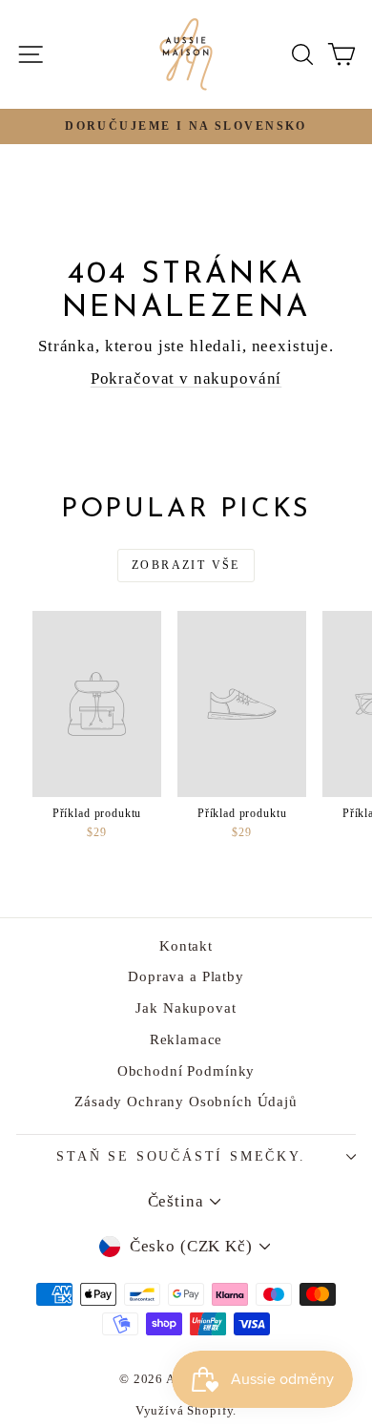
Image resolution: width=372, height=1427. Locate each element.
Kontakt (186, 946)
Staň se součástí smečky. (180, 1156)
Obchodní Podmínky (186, 1071)
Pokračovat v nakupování (186, 378)
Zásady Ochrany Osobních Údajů (186, 1101)
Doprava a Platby (186, 976)
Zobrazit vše (186, 565)
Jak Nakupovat (185, 1008)
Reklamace (186, 1039)
